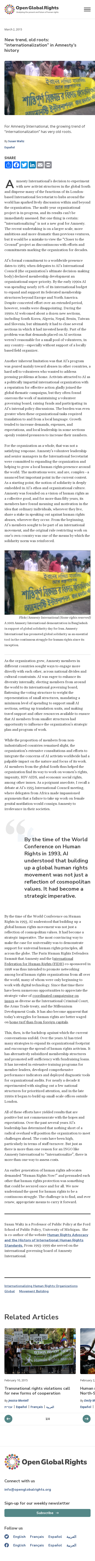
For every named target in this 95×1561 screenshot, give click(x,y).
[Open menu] (87, 9)
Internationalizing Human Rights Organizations (41, 1286)
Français (36, 1407)
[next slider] (8, 1419)
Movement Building (34, 1291)
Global (9, 1291)
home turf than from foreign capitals (39, 1022)
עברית (8, 1407)
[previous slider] (87, 1419)
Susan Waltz (16, 141)
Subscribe (44, 1513)
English (19, 1536)
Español (9, 147)
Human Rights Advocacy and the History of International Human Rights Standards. (46, 1240)
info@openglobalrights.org (27, 1489)
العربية (50, 1407)
